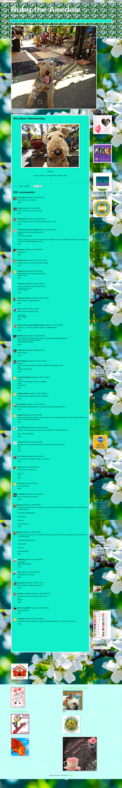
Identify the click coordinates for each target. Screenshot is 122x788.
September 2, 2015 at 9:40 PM (33, 249)
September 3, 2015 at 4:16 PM (35, 456)
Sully (19, 467)
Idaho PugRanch (23, 361)
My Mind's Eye (22, 336)
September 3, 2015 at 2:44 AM (30, 309)
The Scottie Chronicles (102, 368)
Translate (106, 650)
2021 (96, 476)
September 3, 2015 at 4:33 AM (54, 325)
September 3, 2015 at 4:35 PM (30, 467)
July (98, 553)
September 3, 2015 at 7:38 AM (40, 377)
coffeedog (21, 559)
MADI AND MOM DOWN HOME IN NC (102, 250)
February (99, 567)
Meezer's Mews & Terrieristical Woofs (101, 411)
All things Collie (100, 426)
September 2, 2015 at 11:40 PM (33, 271)
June (98, 556)
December (100, 495)
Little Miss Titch (23, 260)
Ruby (105, 587)
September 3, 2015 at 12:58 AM (35, 283)
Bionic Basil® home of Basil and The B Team (102, 321)
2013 (96, 576)
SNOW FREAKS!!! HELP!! (101, 534)
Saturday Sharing (100, 245)
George (98, 528)
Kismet (20, 208)
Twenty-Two (98, 260)
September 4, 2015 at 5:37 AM (30, 572)
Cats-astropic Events (101, 380)
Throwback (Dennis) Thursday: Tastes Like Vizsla (101, 352)
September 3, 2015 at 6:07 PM (34, 494)
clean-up (97, 376)
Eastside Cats (99, 259)
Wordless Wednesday (102, 546)
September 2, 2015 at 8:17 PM (35, 197)
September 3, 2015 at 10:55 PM (33, 559)
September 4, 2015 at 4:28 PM (40, 608)
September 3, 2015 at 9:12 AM (39, 427)
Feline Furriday (99, 267)
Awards (24, 21)
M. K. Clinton (22, 456)
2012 (96, 579)
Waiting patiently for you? (102, 427)
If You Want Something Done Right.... (103, 517)
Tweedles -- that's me (24, 593)
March (99, 564)
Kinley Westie (22, 197)
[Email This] (34, 186)
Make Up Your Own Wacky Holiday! (102, 512)
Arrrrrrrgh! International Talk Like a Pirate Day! (103, 524)
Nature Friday (99, 295)
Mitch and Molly (100, 294)
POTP (97, 420)
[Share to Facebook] (39, 186)
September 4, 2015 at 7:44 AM (34, 583)
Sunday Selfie (100, 521)
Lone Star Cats (99, 404)
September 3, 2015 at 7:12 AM (37, 361)
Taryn (19, 572)
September (100, 504)
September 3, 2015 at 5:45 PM (29, 483)
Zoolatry (97, 280)
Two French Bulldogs (24, 377)
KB (19, 483)
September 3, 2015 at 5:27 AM (35, 350)
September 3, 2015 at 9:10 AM (33, 415)
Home (15, 21)
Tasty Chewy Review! (102, 506)
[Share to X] (38, 186)
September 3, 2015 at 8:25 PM (32, 505)
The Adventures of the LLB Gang (28, 229)
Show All (109, 431)
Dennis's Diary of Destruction (100, 348)
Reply (19, 202)
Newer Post (16, 656)
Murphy (20, 505)
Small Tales (98, 287)
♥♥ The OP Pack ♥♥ (24, 427)
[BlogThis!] (36, 186)
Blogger (70, 775)
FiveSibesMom (22, 219)
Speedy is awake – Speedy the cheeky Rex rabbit (102, 390)
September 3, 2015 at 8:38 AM (38, 393)
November (100, 498)
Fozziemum (21, 618)
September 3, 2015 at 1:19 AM (40, 298)
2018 (96, 484)
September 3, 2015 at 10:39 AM (33, 442)
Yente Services (35, 21)
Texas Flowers (99, 316)
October (99, 501)
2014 (96, 573)
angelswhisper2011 (101, 265)
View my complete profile (100, 606)
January (99, 570)
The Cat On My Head (101, 234)
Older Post (85, 656)
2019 (96, 482)
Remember (99, 538)
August (99, 550)
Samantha (21, 249)
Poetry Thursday (99, 289)
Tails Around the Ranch (102, 272)
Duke (19, 309)
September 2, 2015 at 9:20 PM (36, 219)
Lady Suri (21, 442)
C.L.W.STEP (21, 494)
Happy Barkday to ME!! (103, 509)
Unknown (21, 271)
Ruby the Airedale (46, 9)
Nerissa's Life (99, 374)
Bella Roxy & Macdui (24, 298)
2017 (96, 487)
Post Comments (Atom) (26, 660)
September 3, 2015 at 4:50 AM (36, 336)
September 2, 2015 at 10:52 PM (37, 260)
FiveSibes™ (98, 300)
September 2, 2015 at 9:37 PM (47, 229)
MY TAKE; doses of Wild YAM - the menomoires (101, 338)
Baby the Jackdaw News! (102, 393)
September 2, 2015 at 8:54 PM (31, 208)
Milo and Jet (21, 583)
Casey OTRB (98, 421)
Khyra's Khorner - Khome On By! (100, 242)
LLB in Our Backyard (101, 315)
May (98, 558)
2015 (96, 493)
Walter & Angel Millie (24, 608)
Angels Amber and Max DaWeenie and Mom (31, 325)
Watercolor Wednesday (101, 369)
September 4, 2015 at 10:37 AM (40, 593)
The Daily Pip (22, 404)
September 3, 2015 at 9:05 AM (35, 404)
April (98, 561)
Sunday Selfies (99, 399)
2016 (96, 490)
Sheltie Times (22, 350)
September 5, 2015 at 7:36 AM (34, 618)
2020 (96, 479)
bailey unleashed (26, 564)
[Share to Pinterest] (41, 186)
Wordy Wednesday (102, 531)
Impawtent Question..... (103, 541)
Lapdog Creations (23, 393)
